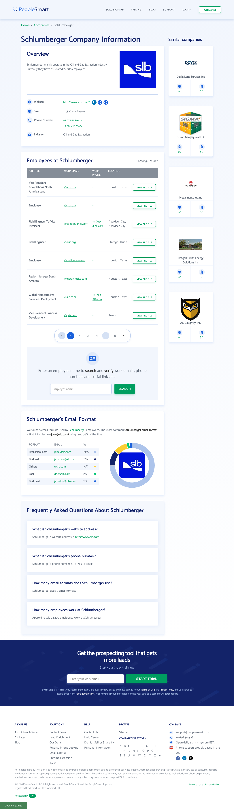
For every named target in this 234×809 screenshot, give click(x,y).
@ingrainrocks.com (75, 278)
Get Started (210, 10)
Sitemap (124, 732)
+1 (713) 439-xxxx (98, 224)
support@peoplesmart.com (192, 732)
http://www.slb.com (75, 102)
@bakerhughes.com (76, 223)
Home (25, 25)
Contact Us (91, 732)
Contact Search (59, 732)
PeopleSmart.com (85, 694)
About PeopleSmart (27, 732)
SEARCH (124, 389)
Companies (42, 25)
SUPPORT (169, 10)
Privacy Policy (167, 690)
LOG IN (186, 10)
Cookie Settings (13, 805)
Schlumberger (77, 430)
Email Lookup (58, 752)
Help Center (91, 737)
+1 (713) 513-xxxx (72, 120)
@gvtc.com (70, 315)
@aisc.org (70, 242)
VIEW (144, 187)
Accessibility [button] (21, 796)
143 (114, 335)
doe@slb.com (62, 474)
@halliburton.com (74, 260)
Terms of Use (148, 690)
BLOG (152, 10)
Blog (17, 742)
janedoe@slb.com (65, 481)
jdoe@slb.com (62, 452)
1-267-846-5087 (185, 737)
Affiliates (20, 737)
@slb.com (70, 187)
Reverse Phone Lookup (64, 747)
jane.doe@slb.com (65, 459)
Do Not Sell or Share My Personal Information (99, 745)
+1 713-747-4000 (72, 126)
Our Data (55, 742)
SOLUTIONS (113, 10)
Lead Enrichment (60, 737)
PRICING (136, 10)
